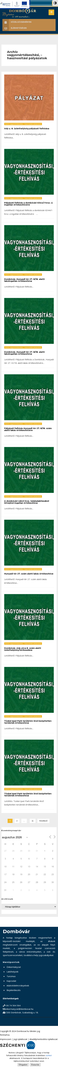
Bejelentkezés (14, 990)
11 (33, 821)
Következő (43, 821)
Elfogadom (23, 1065)
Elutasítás (35, 1065)
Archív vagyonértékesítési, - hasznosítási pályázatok (23, 124)
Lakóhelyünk (12, 971)
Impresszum (5, 1039)
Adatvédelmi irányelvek (18, 985)
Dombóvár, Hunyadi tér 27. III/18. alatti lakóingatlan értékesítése (24, 280)
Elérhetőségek (19, 28)
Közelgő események (21, 22)
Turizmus (11, 976)
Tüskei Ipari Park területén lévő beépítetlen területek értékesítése (28, 722)
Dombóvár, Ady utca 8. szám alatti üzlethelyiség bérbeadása (22, 649)
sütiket (49, 1055)
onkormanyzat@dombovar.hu (19, 1009)
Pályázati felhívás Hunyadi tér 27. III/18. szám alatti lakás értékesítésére (28, 429)
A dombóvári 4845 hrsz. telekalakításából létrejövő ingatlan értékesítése (26, 502)
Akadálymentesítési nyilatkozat (44, 1039)
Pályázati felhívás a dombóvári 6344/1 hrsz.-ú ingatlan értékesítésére (28, 204)
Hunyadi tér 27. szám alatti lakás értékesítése (28, 573)
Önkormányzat (14, 967)
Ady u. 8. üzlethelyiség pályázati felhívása (26, 128)
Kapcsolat (11, 980)
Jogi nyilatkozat (20, 1039)
